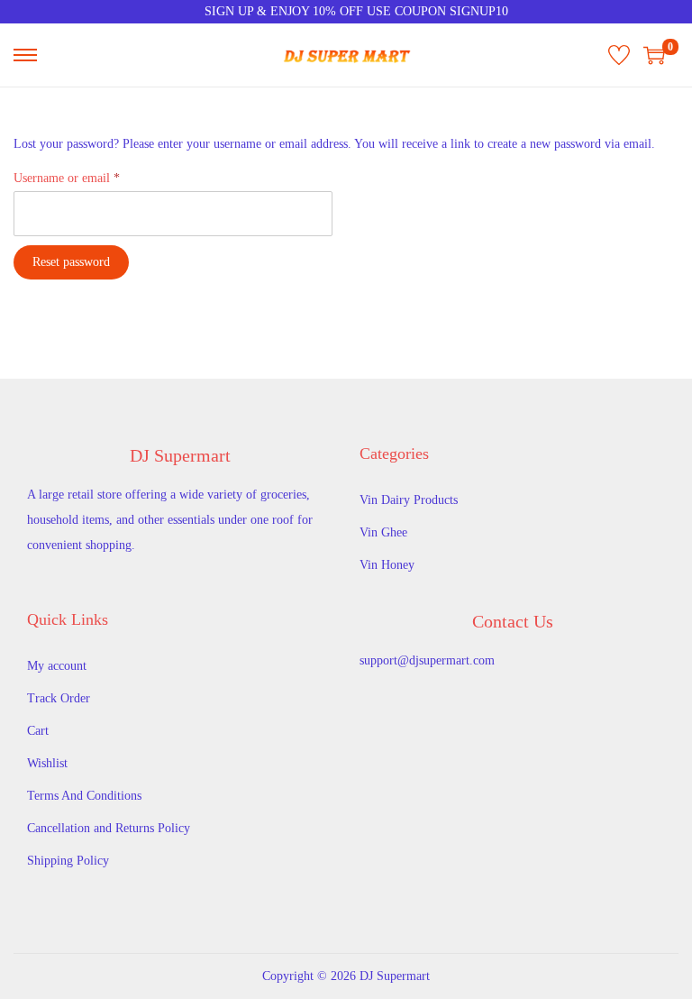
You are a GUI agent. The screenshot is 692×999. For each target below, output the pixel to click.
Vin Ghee (383, 532)
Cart (38, 731)
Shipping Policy (68, 860)
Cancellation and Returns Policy (108, 828)
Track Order (58, 698)
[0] (654, 55)
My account (56, 666)
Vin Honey (387, 565)
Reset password (71, 262)
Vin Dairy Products (409, 500)
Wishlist (47, 763)
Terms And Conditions (84, 795)
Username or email (70, 175)
